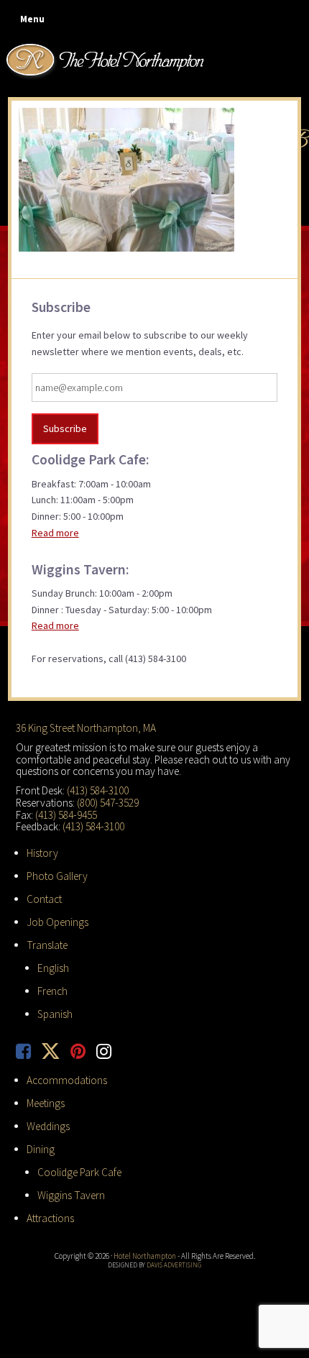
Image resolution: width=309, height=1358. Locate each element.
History (42, 853)
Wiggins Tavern (71, 1195)
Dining (41, 1149)
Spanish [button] (55, 1014)
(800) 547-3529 (108, 802)
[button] (29, 19)
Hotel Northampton (107, 61)
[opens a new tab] (29, 1051)
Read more (55, 532)
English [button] (53, 968)
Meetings (46, 1103)
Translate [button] (47, 945)
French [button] (52, 991)
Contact (44, 899)
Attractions (50, 1218)
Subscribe (65, 428)
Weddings (48, 1126)
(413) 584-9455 (66, 815)
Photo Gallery (57, 876)
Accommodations (67, 1080)
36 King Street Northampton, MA (86, 728)
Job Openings (57, 922)
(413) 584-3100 (98, 790)
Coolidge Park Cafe (79, 1172)
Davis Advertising (174, 1265)
